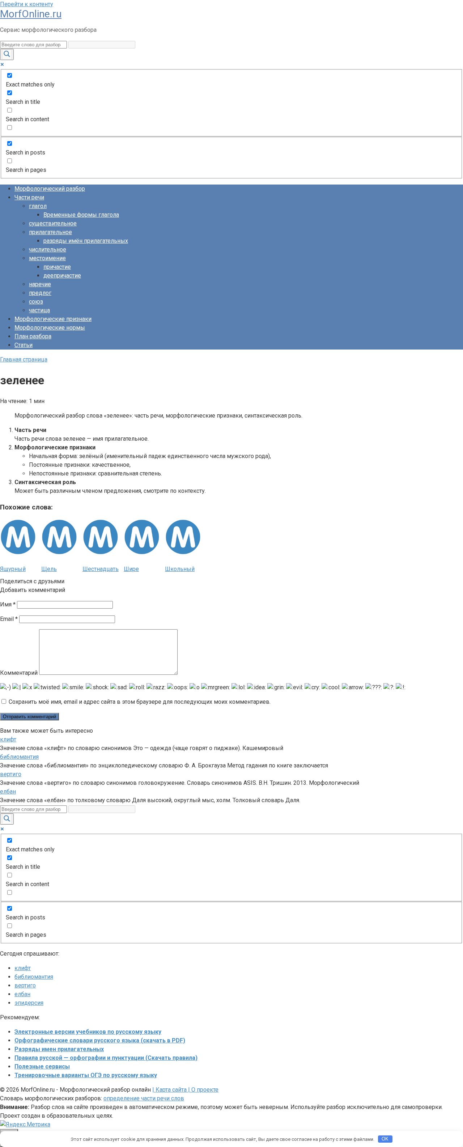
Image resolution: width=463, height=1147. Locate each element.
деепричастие (62, 275)
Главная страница (23, 359)
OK (385, 1139)
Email (9, 618)
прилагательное (50, 232)
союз (36, 301)
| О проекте (202, 1089)
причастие (57, 266)
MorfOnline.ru (30, 14)
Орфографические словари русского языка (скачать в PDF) (99, 1040)
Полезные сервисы (42, 1066)
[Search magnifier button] (7, 54)
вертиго (10, 774)
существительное (53, 223)
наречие (40, 284)
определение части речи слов (143, 1098)
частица (39, 310)
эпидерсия (28, 1002)
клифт (8, 739)
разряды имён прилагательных (85, 240)
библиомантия (19, 756)
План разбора (32, 336)
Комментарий (19, 672)
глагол (38, 206)
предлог (40, 292)
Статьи (23, 345)
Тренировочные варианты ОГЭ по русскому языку (85, 1075)
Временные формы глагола (81, 214)
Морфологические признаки (53, 319)
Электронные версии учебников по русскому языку (87, 1031)
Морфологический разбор (49, 188)
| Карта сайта (169, 1089)
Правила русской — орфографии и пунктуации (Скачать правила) (105, 1057)
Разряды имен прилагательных (59, 1049)
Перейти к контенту (26, 4)
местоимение (47, 258)
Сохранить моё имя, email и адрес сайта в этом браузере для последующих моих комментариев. (140, 701)
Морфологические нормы (49, 327)
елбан (8, 791)
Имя (8, 604)
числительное (47, 249)
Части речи (29, 197)
